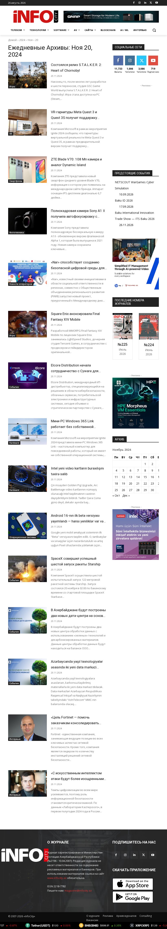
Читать (130, 57)
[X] (150, 3)
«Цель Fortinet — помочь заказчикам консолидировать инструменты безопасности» (75, 723)
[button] (154, 30)
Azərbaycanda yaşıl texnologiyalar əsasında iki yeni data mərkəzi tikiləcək (77, 667)
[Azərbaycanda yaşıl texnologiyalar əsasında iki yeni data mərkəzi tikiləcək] (27, 672)
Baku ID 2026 (124, 200)
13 (130, 477)
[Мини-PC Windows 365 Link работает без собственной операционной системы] (27, 431)
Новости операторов (20, 284)
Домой (12, 40)
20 (36, 40)
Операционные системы (22, 537)
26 (123, 490)
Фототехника (16, 232)
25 (116, 490)
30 (152, 490)
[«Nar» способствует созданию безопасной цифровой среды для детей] (27, 272)
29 (145, 490)
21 (138, 483)
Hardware (14, 442)
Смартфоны (15, 181)
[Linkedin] (145, 3)
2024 (22, 40)
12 (123, 477)
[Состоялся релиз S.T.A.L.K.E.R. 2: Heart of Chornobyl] (27, 75)
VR (10, 133)
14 (138, 477)
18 (116, 483)
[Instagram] (139, 3)
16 (152, 477)
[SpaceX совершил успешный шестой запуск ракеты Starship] (27, 569)
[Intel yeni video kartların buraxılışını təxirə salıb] (27, 478)
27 (130, 490)
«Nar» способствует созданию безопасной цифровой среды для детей (77, 268)
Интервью (15, 739)
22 (145, 483)
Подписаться (156, 57)
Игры (12, 86)
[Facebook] (134, 3)
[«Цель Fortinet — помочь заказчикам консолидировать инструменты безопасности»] (27, 727)
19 (123, 483)
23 (152, 483)
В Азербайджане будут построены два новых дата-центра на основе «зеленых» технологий (78, 615)
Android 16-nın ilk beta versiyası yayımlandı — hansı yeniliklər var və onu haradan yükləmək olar (77, 521)
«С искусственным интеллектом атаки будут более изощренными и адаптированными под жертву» (79, 778)
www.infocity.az (57, 878)
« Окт (116, 495)
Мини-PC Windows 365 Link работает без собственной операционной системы (72, 426)
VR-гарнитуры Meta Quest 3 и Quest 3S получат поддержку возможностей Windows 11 (74, 117)
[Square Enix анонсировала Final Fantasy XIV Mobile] (27, 324)
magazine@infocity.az (78, 890)
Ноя (30, 40)
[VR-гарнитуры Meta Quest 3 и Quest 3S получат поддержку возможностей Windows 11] (27, 122)
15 (145, 477)
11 (116, 477)
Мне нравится (118, 59)
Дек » (126, 495)
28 (138, 490)
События (14, 387)
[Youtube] (156, 3)
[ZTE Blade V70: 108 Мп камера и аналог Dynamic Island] (27, 169)
